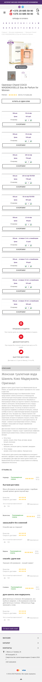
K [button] (32, 23)
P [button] (9, 28)
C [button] (9, 23)
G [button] (21, 23)
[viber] (19, 6)
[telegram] (22, 6)
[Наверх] (21, 679)
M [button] (38, 23)
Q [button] (12, 28)
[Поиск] (38, 13)
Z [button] (38, 28)
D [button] (12, 23)
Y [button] (35, 28)
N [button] (3, 28)
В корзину (21, 124)
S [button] (18, 28)
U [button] (23, 28)
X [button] (32, 28)
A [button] (3, 23)
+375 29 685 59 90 (23, 10)
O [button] (6, 28)
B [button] (6, 23)
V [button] (26, 28)
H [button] (23, 23)
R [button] (15, 28)
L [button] (35, 23)
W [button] (29, 28)
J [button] (29, 23)
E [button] (15, 23)
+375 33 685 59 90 (23, 13)
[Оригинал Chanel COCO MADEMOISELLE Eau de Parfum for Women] (14, 75)
